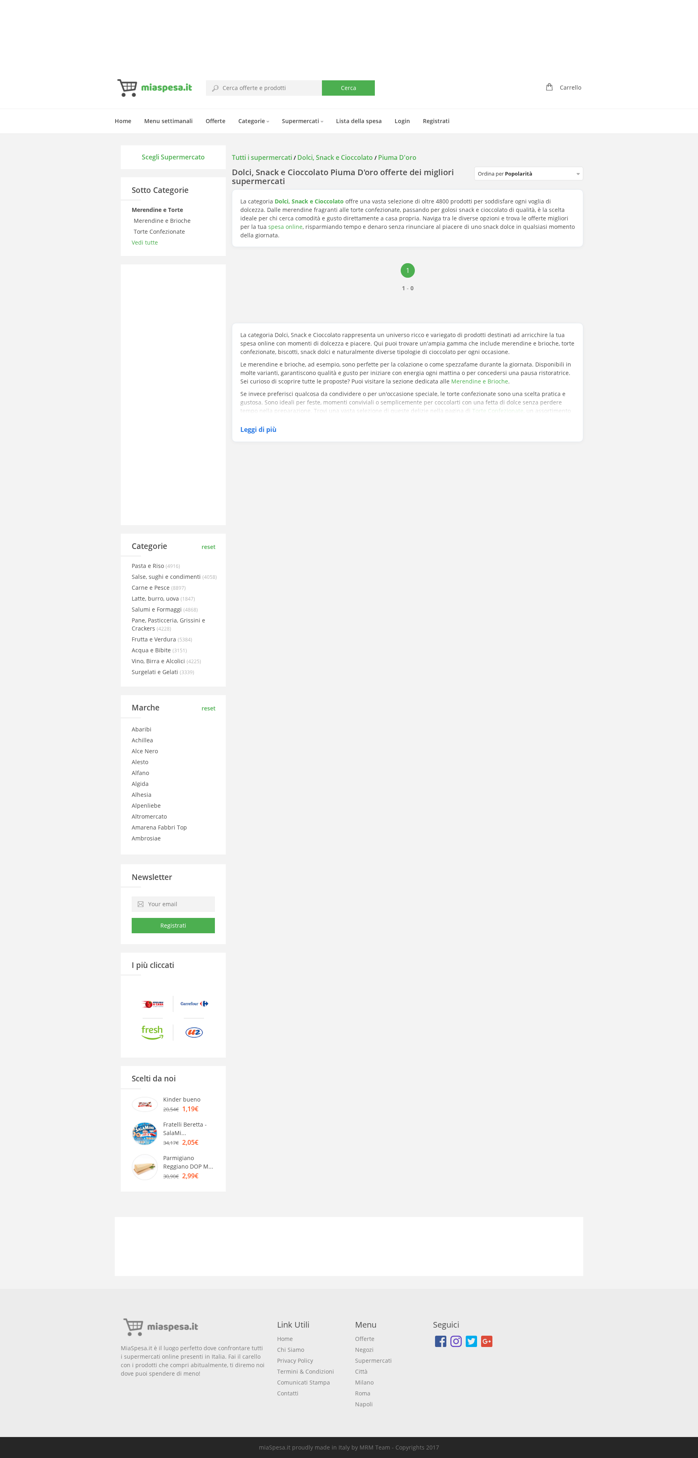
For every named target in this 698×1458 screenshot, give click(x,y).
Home (123, 121)
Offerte (215, 121)
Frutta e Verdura (155, 639)
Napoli (364, 1404)
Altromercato (149, 816)
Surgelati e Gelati (156, 672)
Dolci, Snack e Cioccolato (335, 157)
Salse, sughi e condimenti (167, 576)
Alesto (140, 762)
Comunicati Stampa (303, 1382)
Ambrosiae (146, 838)
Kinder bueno (181, 1099)
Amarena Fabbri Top (159, 827)
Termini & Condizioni (305, 1371)
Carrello (570, 87)
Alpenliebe (146, 805)
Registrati (436, 121)
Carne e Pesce (151, 587)
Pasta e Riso (149, 566)
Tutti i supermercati (263, 157)
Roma (362, 1393)
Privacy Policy (295, 1360)
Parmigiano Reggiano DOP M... (188, 1162)
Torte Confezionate (160, 231)
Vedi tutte (145, 242)
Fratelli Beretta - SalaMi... (185, 1129)
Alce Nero (145, 751)
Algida (140, 784)
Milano (364, 1382)
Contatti (288, 1393)
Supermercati (301, 121)
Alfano (140, 773)
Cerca (348, 88)
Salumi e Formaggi (157, 609)
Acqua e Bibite (152, 650)
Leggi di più (258, 429)
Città (361, 1371)
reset (209, 547)
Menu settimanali (168, 121)
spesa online (285, 226)
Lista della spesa (359, 121)
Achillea (142, 740)
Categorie (252, 121)
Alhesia (141, 794)
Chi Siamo (290, 1349)
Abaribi (141, 729)
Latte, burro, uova (156, 598)
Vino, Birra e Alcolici (159, 661)
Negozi (364, 1349)
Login (402, 121)
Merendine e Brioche (163, 220)
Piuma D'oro (397, 157)
